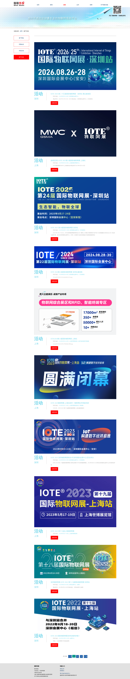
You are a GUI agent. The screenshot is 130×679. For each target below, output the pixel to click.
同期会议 (21, 44)
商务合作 (62, 668)
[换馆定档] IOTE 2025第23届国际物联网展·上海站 (68, 160)
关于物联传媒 (104, 4)
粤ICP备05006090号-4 (65, 673)
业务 (64, 4)
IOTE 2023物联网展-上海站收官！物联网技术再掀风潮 (70, 403)
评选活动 (21, 50)
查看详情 (54, 103)
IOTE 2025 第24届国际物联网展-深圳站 (64, 228)
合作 (78, 4)
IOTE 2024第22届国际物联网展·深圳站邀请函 (66, 272)
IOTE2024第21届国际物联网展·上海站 (64, 339)
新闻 (51, 4)
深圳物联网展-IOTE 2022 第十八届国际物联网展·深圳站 (70, 582)
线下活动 (21, 57)
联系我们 (62, 670)
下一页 (85, 656)
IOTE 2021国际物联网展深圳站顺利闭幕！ (65, 636)
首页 (38, 4)
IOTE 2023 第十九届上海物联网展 (62, 531)
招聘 (91, 4)
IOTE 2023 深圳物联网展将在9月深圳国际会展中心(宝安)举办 (72, 457)
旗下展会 (21, 38)
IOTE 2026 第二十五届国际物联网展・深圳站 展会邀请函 (71, 94)
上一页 (70, 656)
